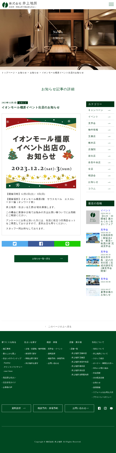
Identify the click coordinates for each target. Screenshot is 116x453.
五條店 (92, 136)
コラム (92, 188)
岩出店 (92, 156)
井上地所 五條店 (78, 357)
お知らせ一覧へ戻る (41, 259)
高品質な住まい (10, 378)
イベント (93, 116)
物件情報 (93, 129)
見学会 (92, 123)
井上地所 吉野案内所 (80, 375)
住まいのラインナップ (13, 358)
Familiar (7, 363)
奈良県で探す (32, 354)
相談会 (92, 175)
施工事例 (7, 349)
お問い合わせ (54, 363)
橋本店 (92, 143)
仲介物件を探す (32, 363)
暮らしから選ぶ (10, 354)
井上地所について (101, 354)
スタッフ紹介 (99, 358)
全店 (90, 169)
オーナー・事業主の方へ (103, 363)
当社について (99, 349)
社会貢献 (97, 373)
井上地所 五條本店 (79, 353)
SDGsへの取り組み (101, 368)
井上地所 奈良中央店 (80, 362)
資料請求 (52, 354)
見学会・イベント (56, 349)
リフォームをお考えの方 (103, 392)
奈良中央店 (94, 162)
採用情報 (97, 387)
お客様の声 (8, 387)
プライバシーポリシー (102, 397)
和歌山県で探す (32, 358)
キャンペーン (95, 110)
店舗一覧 (75, 349)
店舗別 (92, 149)
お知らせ (22, 103)
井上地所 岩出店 (78, 370)
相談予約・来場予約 (57, 358)
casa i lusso (9, 371)
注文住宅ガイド (10, 382)
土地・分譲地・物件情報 (36, 349)
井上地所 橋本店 (78, 366)
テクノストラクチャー (13, 367)
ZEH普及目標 (99, 378)
